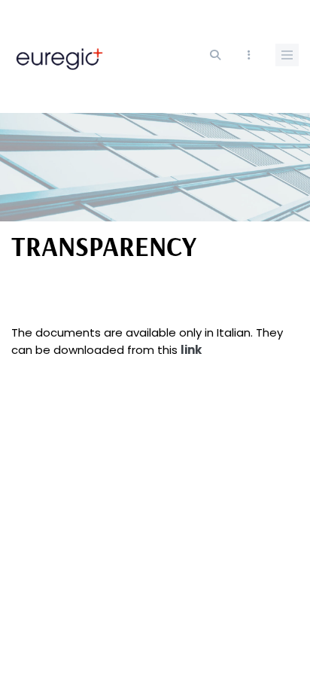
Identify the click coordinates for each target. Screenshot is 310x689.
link (191, 350)
